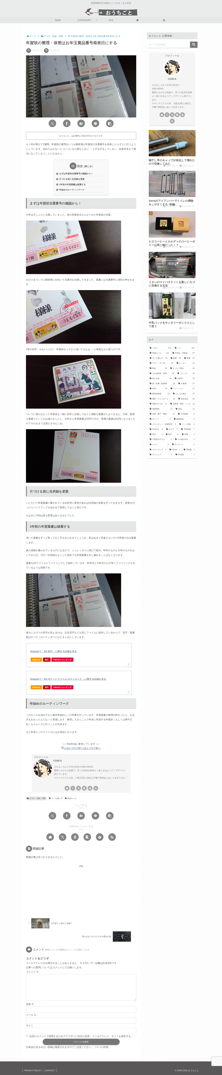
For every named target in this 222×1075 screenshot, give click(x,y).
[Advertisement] (81, 890)
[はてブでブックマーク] (81, 123)
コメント (32, 971)
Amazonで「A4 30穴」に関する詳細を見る (53, 651)
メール (31, 1015)
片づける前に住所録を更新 (72, 179)
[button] (110, 123)
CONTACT (50, 1070)
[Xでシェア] (52, 123)
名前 (30, 1004)
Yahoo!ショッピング (62, 660)
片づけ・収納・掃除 (37, 798)
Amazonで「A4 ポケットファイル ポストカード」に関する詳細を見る (68, 679)
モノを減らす (56, 798)
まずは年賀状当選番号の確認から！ (76, 173)
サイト (29, 1025)
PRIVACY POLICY (33, 1070)
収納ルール (71, 798)
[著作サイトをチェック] (67, 788)
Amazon (36, 660)
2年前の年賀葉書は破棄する (72, 184)
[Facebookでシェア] (67, 123)
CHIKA (57, 760)
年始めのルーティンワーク (72, 190)
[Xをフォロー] (72, 788)
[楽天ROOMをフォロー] (84, 788)
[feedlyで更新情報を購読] (90, 788)
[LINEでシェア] (95, 123)
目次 (80, 166)
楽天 (47, 660)
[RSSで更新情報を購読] (95, 788)
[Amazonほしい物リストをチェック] (78, 788)
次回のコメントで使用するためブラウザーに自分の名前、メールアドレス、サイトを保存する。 (81, 1036)
